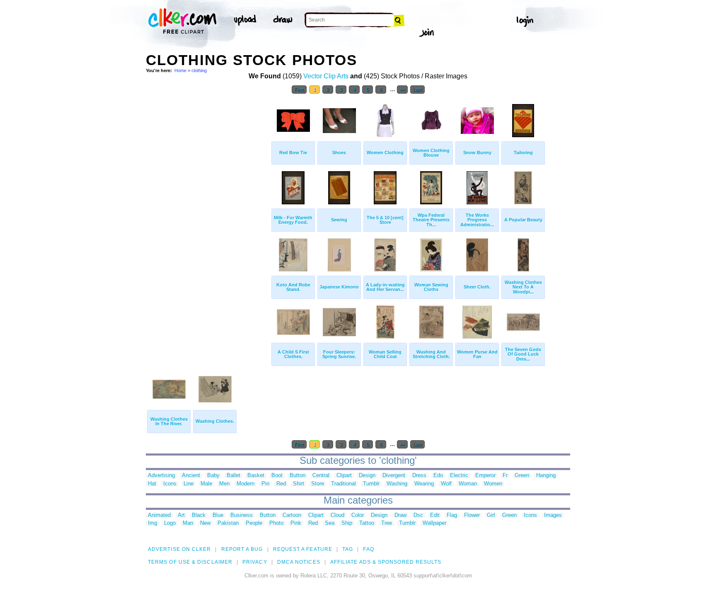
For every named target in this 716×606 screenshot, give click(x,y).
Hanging (546, 475)
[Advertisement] (208, 223)
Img (152, 523)
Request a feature (302, 549)
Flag (452, 515)
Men (224, 484)
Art (181, 515)
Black (199, 515)
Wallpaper (434, 523)
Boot (277, 475)
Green (522, 475)
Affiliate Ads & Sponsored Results (386, 562)
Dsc (418, 515)
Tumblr (371, 484)
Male (206, 484)
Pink (295, 523)
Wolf (446, 484)
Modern (245, 484)
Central (320, 475)
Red (281, 484)
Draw (400, 515)
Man (188, 523)
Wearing (424, 484)
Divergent (393, 475)
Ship (346, 523)
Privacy (254, 562)
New (205, 523)
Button (297, 475)
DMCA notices (298, 562)
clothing (199, 70)
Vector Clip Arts (325, 76)
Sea (329, 523)
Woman (468, 484)
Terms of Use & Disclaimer (190, 562)
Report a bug (242, 549)
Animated (159, 515)
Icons (170, 484)
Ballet (233, 475)
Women (493, 484)
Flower (472, 515)
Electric (459, 475)
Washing (397, 484)
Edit (435, 515)
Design (367, 475)
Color (357, 515)
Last (417, 89)
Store (317, 484)
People (254, 523)
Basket (255, 475)
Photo (276, 523)
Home (180, 70)
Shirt (298, 484)
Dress (419, 475)
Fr (505, 475)
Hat (152, 484)
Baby (213, 475)
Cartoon (292, 515)
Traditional (343, 484)
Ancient (191, 475)
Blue (218, 515)
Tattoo (366, 523)
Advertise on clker (179, 549)
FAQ (368, 549)
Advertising (161, 475)
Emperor (485, 475)
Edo (438, 475)
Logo (170, 523)
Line (189, 484)
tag (347, 549)
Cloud (337, 515)
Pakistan (228, 523)
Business (241, 515)
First (299, 89)
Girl (491, 515)
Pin (265, 484)
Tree (386, 523)
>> (402, 89)
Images (553, 515)
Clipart (344, 475)
